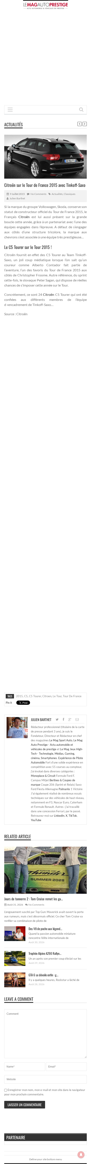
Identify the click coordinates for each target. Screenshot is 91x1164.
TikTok (73, 815)
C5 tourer (35, 696)
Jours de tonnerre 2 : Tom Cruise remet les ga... (33, 898)
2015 (19, 696)
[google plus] (69, 719)
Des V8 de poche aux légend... (45, 928)
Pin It (9, 702)
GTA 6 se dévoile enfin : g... (43, 974)
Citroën (24, 217)
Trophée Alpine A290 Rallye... (45, 953)
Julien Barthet (17, 198)
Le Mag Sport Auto (60, 740)
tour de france (72, 696)
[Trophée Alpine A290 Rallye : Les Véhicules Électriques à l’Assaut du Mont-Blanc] (18, 958)
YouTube (36, 820)
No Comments (38, 194)
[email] (77, 719)
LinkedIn (59, 815)
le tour (57, 696)
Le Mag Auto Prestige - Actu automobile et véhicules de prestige (57, 745)
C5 (26, 696)
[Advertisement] (45, 58)
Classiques (69, 194)
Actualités (13, 124)
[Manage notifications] (81, 1154)
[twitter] (57, 719)
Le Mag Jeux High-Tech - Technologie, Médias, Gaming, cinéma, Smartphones (57, 753)
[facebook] (63, 719)
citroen (46, 696)
